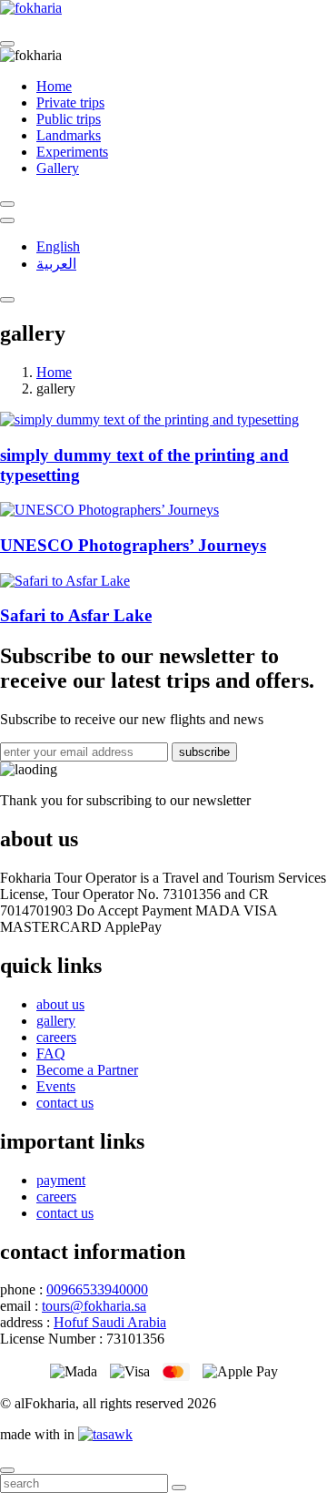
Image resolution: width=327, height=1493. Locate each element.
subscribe (204, 752)
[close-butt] (7, 43)
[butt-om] (7, 220)
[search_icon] (179, 1487)
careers (56, 1037)
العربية (56, 263)
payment (60, 1180)
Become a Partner (87, 1070)
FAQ (50, 1053)
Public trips (68, 119)
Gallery (57, 168)
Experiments (72, 151)
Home (54, 86)
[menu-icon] (7, 299)
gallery (55, 1020)
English (58, 246)
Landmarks (68, 135)
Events (55, 1086)
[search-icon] (7, 204)
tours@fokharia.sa (94, 1306)
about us (60, 1004)
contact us (65, 1102)
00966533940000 (97, 1289)
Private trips (70, 102)
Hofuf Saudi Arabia (110, 1322)
